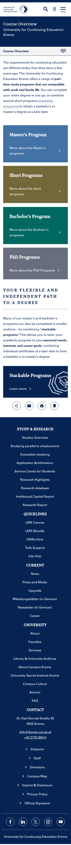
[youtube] (61, 822)
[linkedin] (23, 822)
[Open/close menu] (63, 10)
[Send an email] (29, 406)
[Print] (42, 406)
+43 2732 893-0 (35, 737)
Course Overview (14, 52)
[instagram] (48, 822)
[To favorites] (54, 9)
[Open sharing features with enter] (16, 406)
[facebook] (10, 822)
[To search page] (46, 9)
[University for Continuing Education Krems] (16, 9)
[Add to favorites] (54, 406)
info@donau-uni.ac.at (35, 732)
